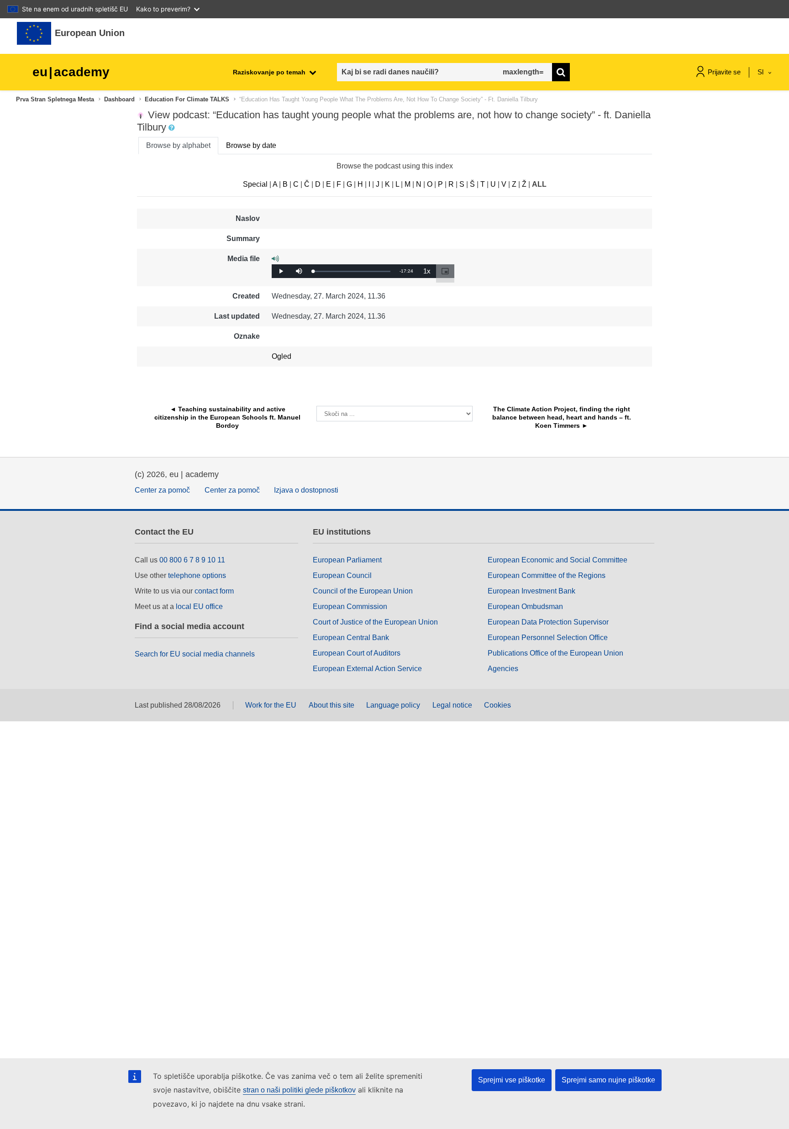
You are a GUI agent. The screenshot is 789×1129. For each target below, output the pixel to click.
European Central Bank (351, 637)
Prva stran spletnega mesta (55, 99)
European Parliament (347, 560)
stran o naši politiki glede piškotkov (299, 1090)
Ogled (281, 356)
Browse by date (251, 145)
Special (255, 184)
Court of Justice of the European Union (375, 622)
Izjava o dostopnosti (306, 490)
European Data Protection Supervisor (548, 622)
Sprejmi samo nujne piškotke (608, 1080)
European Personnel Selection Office (548, 637)
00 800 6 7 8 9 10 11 (192, 560)
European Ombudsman (525, 606)
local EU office (199, 606)
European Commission (350, 606)
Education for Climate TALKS (187, 99)
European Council (342, 575)
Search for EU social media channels (195, 654)
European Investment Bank (531, 591)
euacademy (71, 72)
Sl (761, 72)
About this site (331, 705)
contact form (214, 591)
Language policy (393, 705)
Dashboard (119, 99)
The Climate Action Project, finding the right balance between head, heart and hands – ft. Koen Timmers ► (562, 417)
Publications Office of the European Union (555, 653)
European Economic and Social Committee (557, 560)
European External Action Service (367, 668)
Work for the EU (270, 705)
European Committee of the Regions (546, 575)
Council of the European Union (363, 591)
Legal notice (452, 705)
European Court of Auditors (356, 653)
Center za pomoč (162, 490)
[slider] (351, 271)
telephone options (197, 575)
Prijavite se (724, 72)
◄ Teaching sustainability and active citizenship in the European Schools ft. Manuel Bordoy (228, 417)
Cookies (497, 705)
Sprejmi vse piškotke (511, 1080)
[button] (172, 127)
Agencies (503, 668)
